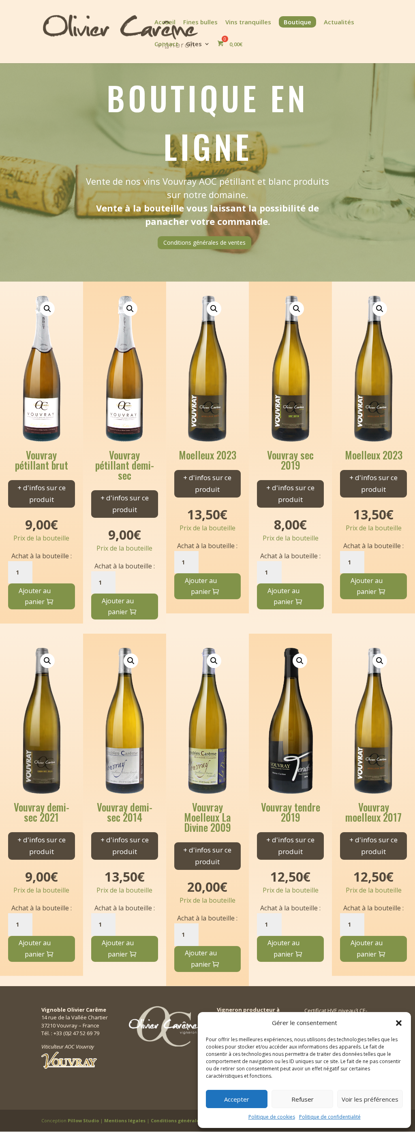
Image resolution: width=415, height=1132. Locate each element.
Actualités (339, 22)
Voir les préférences (370, 1099)
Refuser (302, 1099)
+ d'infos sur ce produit (41, 493)
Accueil (164, 22)
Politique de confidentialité (330, 1116)
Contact (166, 44)
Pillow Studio (83, 1120)
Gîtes (194, 44)
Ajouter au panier (35, 596)
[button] (399, 1023)
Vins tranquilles (248, 22)
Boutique (297, 22)
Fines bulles (200, 22)
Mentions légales (125, 1120)
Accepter (236, 1099)
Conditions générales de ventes (204, 242)
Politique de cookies (271, 1116)
